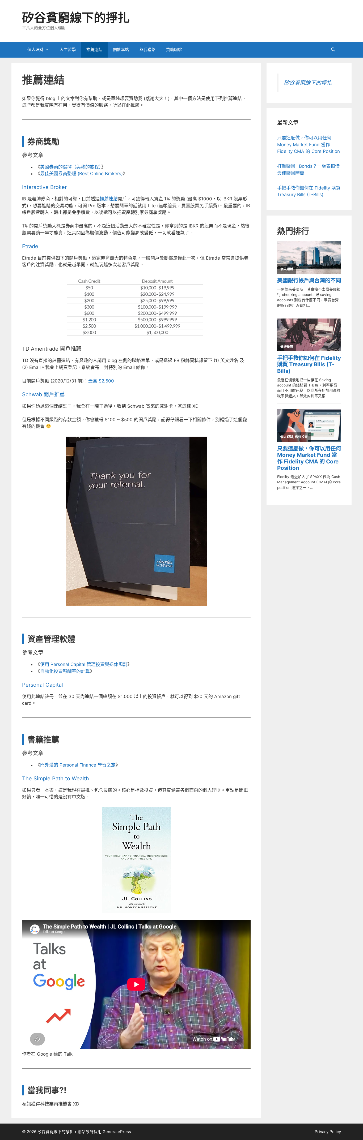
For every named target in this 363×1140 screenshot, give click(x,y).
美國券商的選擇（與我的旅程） (70, 167)
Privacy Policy (328, 1131)
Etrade (30, 246)
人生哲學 (68, 49)
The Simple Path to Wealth (55, 778)
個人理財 (35, 49)
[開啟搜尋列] (333, 50)
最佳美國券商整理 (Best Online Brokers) (81, 173)
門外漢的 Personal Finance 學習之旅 (78, 765)
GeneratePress (117, 1131)
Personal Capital (42, 685)
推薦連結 (94, 49)
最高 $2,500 (101, 381)
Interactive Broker (44, 187)
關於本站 (121, 49)
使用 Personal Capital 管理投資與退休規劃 (83, 664)
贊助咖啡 (174, 49)
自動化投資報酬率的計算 (65, 671)
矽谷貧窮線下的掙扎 (76, 17)
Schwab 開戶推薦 (43, 394)
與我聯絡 (147, 49)
